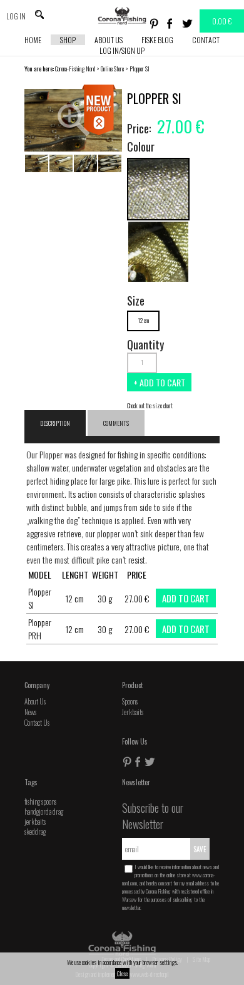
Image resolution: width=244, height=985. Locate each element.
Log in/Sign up (122, 50)
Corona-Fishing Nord (75, 68)
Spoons (130, 701)
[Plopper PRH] (158, 279)
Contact (206, 39)
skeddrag (35, 832)
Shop (68, 39)
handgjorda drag (43, 812)
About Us (108, 39)
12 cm (143, 320)
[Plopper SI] (158, 216)
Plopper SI (140, 68)
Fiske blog (157, 39)
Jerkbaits (132, 712)
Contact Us (36, 723)
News (30, 712)
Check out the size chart (150, 405)
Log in (16, 16)
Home (32, 39)
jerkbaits (35, 822)
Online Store (112, 68)
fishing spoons (40, 802)
